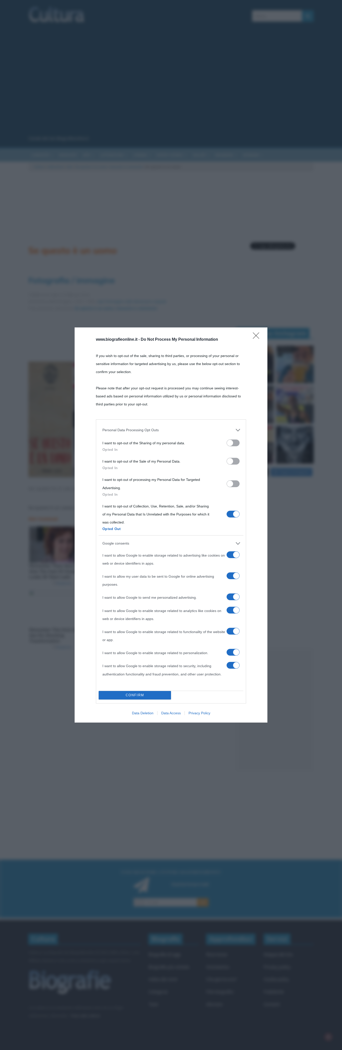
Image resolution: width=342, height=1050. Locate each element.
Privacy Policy (199, 713)
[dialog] (171, 525)
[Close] (257, 337)
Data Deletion (142, 713)
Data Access (171, 713)
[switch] (233, 443)
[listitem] (171, 430)
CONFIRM (135, 695)
